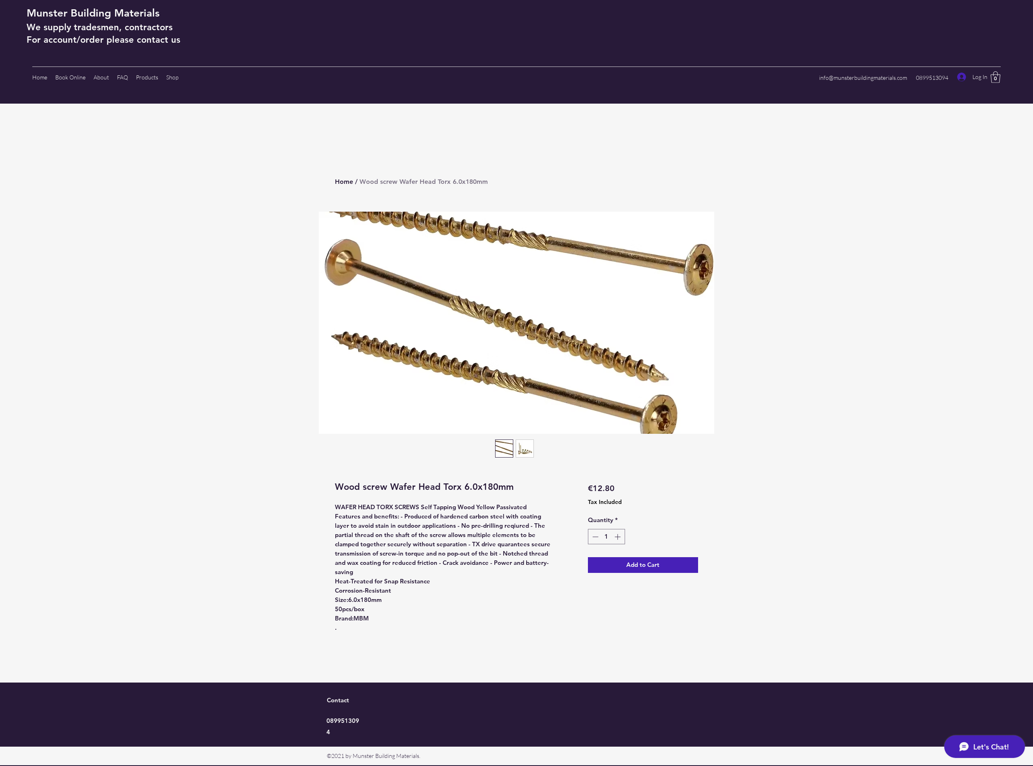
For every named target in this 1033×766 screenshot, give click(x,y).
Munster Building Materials (93, 13)
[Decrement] (594, 536)
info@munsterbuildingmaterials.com (863, 77)
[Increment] (618, 536)
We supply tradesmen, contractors (100, 27)
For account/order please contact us (103, 39)
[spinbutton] (606, 536)
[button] (995, 77)
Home (344, 181)
